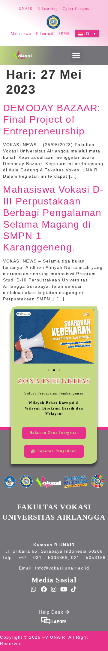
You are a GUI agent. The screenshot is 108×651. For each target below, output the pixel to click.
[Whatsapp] (34, 589)
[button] (76, 55)
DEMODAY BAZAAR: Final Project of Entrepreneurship (52, 120)
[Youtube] (64, 589)
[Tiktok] (74, 589)
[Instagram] (54, 589)
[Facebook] (44, 589)
